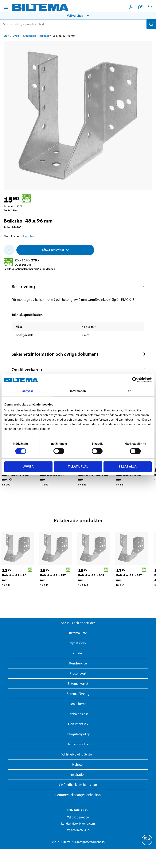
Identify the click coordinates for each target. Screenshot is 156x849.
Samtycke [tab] (27, 391)
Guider (78, 653)
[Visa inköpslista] (140, 7)
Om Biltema (78, 703)
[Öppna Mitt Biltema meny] (131, 7)
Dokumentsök (78, 724)
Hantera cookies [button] (78, 744)
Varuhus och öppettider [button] (78, 623)
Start (6, 35)
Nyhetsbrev (78, 643)
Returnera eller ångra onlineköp (78, 795)
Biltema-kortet (78, 683)
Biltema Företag (78, 693)
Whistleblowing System (78, 754)
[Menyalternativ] (6, 7)
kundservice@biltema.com (78, 823)
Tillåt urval (78, 466)
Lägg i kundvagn (53, 250)
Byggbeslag (29, 35)
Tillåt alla (128, 466)
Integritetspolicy (78, 734)
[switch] (58, 451)
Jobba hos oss (78, 714)
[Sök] (151, 24)
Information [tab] (78, 391)
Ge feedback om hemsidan (78, 784)
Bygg (16, 35)
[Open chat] (147, 839)
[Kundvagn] (149, 7)
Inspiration (78, 774)
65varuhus (28, 236)
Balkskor (44, 35)
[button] (78, 15)
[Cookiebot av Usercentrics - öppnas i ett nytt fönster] (135, 380)
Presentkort (78, 673)
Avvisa (28, 466)
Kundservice (78, 663)
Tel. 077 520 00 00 (78, 817)
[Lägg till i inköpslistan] (9, 250)
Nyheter (78, 764)
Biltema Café (78, 633)
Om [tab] (129, 391)
